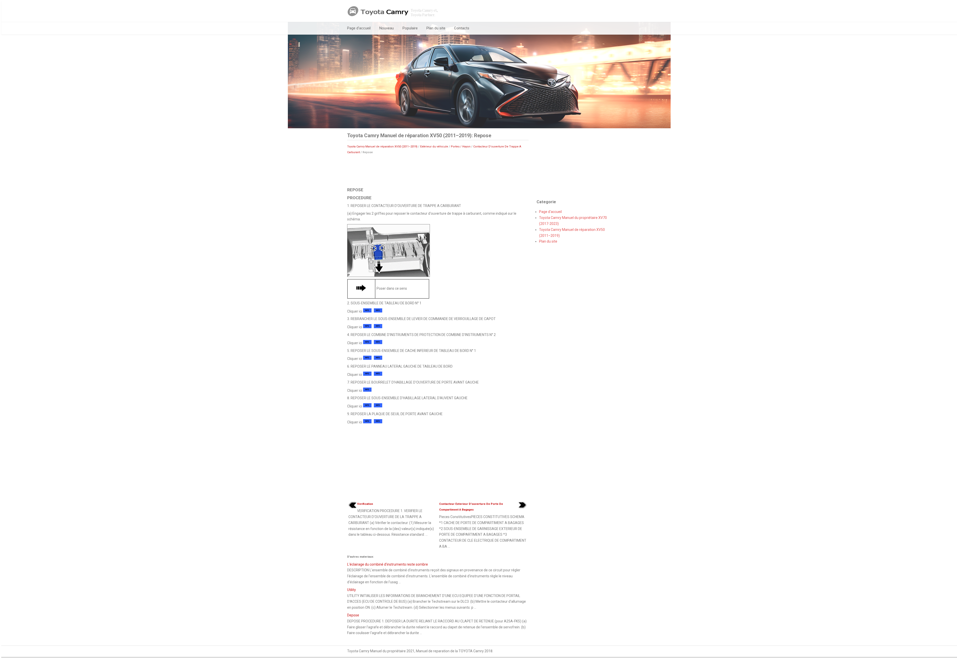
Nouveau (386, 28)
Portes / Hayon (461, 146)
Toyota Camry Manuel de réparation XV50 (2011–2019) (382, 146)
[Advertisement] (438, 170)
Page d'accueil (359, 28)
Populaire (410, 28)
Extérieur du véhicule (434, 146)
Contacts (461, 28)
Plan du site (435, 28)
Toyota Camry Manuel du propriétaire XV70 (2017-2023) (573, 221)
